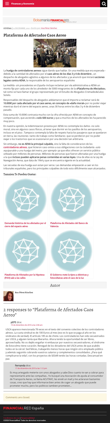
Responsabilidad (28, 418)
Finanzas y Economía (22, 3)
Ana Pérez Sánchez (49, 28)
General (7, 28)
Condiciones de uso (11, 418)
